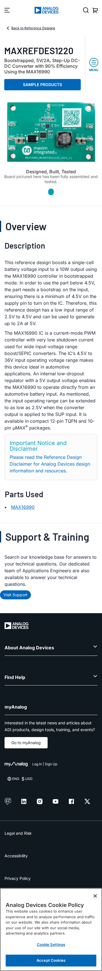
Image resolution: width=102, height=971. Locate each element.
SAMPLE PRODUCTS (42, 84)
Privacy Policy (18, 878)
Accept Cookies (51, 960)
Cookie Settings (51, 944)
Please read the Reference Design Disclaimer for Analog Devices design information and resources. (50, 464)
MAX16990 (23, 507)
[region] (51, 929)
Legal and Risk (18, 833)
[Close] (95, 896)
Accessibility (16, 855)
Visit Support (15, 594)
